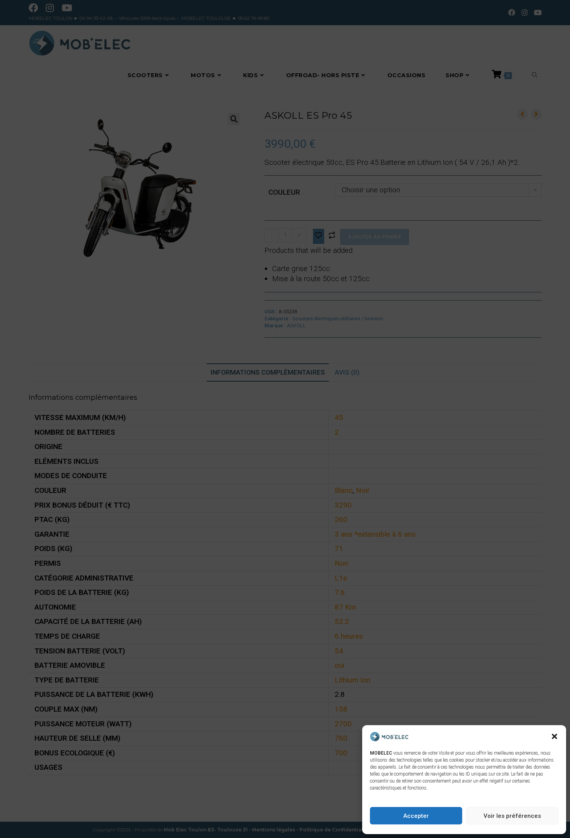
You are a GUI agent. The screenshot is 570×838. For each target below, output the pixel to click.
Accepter (416, 815)
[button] (554, 736)
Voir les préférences (512, 815)
